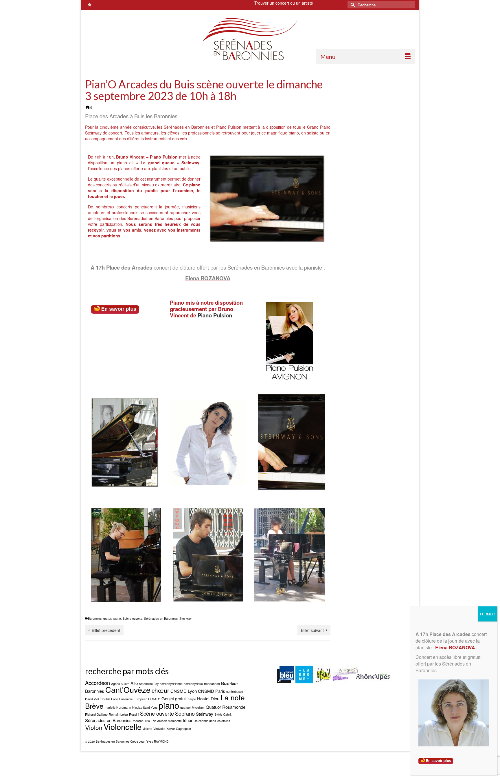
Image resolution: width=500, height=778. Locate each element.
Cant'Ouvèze (127, 689)
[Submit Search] (352, 4)
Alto (134, 683)
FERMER (487, 613)
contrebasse (234, 691)
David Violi (92, 699)
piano (117, 619)
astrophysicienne (171, 683)
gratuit (107, 619)
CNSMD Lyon (183, 691)
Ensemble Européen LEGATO (139, 699)
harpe (192, 699)
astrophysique (193, 683)
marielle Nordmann (118, 707)
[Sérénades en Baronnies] (250, 39)
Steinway (185, 619)
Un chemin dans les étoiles (212, 721)
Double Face (109, 699)
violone (147, 728)
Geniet (167, 698)
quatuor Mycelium (192, 707)
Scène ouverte (132, 619)
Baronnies (95, 619)
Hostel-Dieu (208, 698)
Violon (93, 727)
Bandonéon (212, 683)
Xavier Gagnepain (178, 728)
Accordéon (97, 682)
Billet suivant (312, 630)
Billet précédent (106, 630)
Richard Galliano (96, 714)
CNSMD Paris (211, 691)
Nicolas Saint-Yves (144, 707)
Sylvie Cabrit (222, 714)
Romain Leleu (118, 714)
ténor (187, 720)
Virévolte (159, 728)
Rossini (134, 714)
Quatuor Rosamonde (225, 707)
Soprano (185, 713)
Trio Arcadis (159, 721)
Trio (147, 721)
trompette (175, 721)
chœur (160, 690)
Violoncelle (122, 726)
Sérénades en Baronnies (161, 619)
